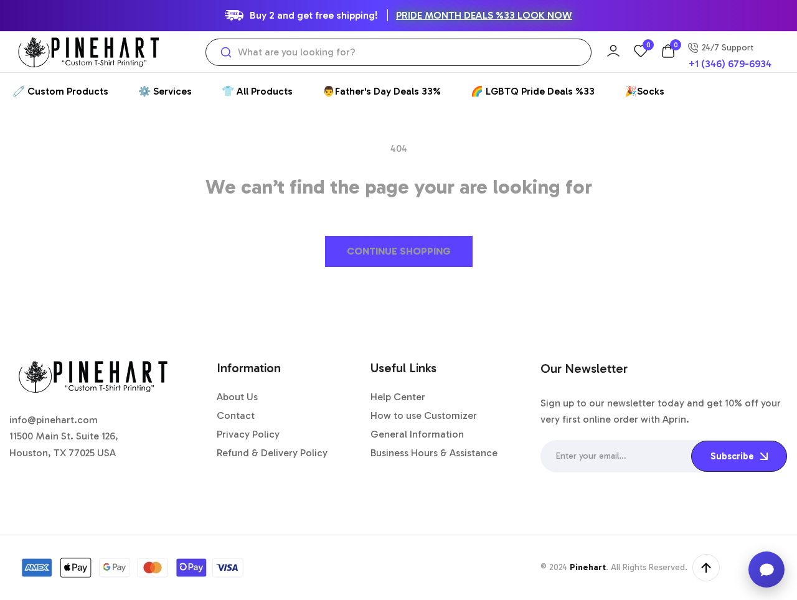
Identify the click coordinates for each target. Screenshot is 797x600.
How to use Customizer (423, 415)
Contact (236, 415)
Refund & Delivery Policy (272, 453)
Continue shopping (399, 251)
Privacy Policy (248, 434)
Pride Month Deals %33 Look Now (484, 15)
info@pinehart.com (53, 420)
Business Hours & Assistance (434, 453)
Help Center (397, 397)
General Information (417, 434)
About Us (237, 397)
